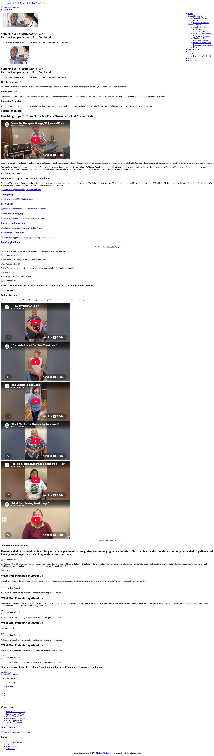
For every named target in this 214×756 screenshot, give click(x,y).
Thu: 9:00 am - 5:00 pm (15, 718)
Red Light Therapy (200, 40)
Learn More (5, 570)
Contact (191, 58)
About (190, 54)
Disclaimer (10, 744)
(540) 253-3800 (7, 290)
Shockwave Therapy (201, 38)
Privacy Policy (11, 746)
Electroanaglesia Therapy (203, 45)
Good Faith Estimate (14, 742)
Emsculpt (197, 47)
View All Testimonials (107, 541)
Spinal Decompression (202, 43)
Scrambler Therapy (195, 16)
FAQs (195, 20)
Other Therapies (194, 25)
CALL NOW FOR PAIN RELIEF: (26, 3)
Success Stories (194, 49)
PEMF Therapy (199, 29)
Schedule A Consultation (10, 173)
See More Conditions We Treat (107, 247)
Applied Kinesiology (201, 27)
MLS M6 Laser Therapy (202, 34)
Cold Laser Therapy (201, 36)
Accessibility (11, 749)
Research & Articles (201, 23)
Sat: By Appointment (14, 723)
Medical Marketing (103, 753)
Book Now (192, 60)
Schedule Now (7, 9)
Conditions (192, 51)
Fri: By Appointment (14, 721)
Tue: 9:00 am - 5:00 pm (15, 714)
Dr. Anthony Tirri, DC (202, 56)
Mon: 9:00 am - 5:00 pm (15, 712)
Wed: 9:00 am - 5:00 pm (15, 716)
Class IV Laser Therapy (202, 31)
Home (190, 14)
